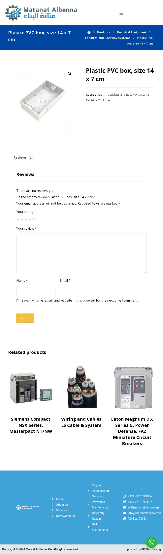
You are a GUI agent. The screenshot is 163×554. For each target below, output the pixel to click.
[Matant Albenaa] (89, 32)
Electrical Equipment (99, 100)
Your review (26, 228)
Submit (25, 318)
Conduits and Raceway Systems (128, 94)
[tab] (23, 157)
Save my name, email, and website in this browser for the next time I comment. (80, 300)
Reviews (22, 157)
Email (65, 280)
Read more (31, 412)
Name (22, 280)
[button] (121, 12)
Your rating (26, 212)
